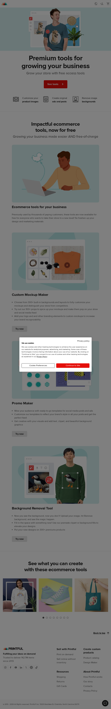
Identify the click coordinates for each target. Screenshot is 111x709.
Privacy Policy (42, 356)
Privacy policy (83, 341)
